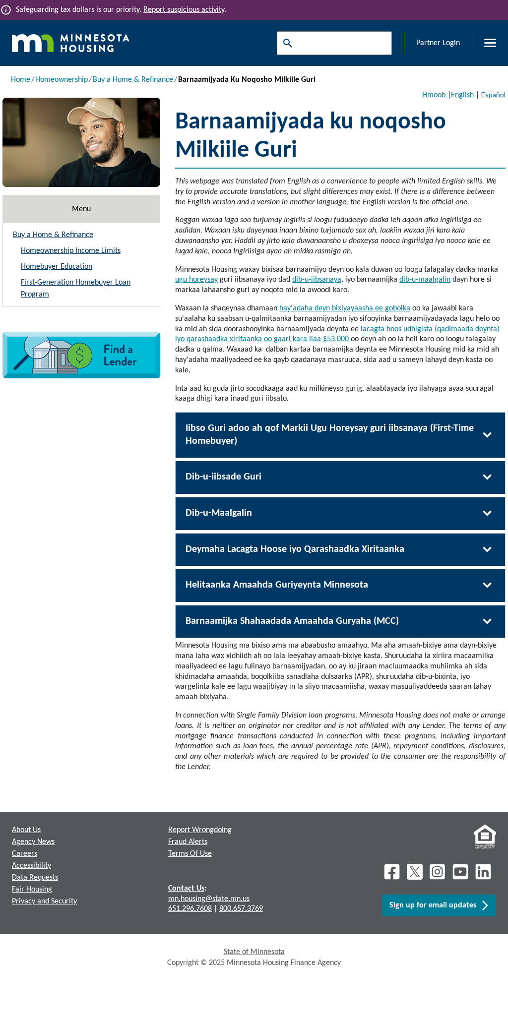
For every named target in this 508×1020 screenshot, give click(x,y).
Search (285, 43)
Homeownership (61, 80)
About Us (26, 830)
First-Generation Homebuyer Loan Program (75, 289)
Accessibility (31, 866)
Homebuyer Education (56, 267)
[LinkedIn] (484, 872)
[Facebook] (392, 872)
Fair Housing (32, 890)
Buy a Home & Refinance (133, 80)
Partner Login (438, 43)
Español (493, 94)
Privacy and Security (44, 901)
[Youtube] (460, 872)
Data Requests (35, 878)
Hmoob (433, 95)
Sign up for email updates (435, 905)
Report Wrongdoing (200, 830)
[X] (415, 872)
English (462, 95)
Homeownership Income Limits (71, 251)
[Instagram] (437, 872)
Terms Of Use (190, 854)
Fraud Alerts (187, 842)
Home (20, 80)
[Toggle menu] (484, 43)
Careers (24, 854)
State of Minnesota (254, 952)
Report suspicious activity (183, 10)
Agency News (33, 842)
